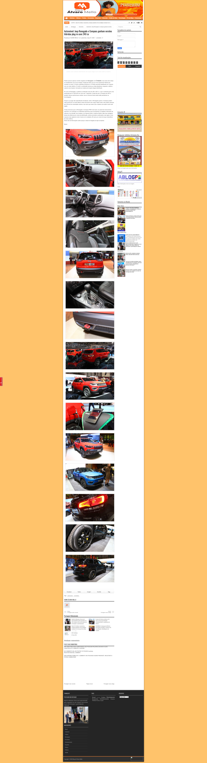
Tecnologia (122, 18)
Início (118, 186)
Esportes (98, 18)
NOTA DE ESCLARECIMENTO (132, 234)
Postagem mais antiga (109, 683)
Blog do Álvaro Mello (77, 759)
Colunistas (138, 18)
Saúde (66, 752)
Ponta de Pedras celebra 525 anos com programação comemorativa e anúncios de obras (133, 217)
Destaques (70, 595)
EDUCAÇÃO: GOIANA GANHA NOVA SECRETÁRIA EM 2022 (133, 254)
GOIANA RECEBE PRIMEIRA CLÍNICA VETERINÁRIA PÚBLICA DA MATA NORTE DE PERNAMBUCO (133, 209)
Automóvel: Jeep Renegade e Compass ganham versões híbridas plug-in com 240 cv (88, 33)
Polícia (84, 18)
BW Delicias (120, 251)
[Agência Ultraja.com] (137, 760)
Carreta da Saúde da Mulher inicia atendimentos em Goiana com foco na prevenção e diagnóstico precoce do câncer (134, 263)
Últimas (78, 18)
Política (66, 750)
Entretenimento (68, 742)
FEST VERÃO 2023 (121, 232)
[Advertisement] (127, 79)
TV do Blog (130, 18)
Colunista (67, 731)
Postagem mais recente (69, 683)
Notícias (72, 18)
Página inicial (89, 683)
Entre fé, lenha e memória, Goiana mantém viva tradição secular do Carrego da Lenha (133, 271)
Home (66, 18)
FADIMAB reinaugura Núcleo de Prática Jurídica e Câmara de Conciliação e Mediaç (96, 22)
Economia (91, 18)
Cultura (66, 734)
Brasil (66, 729)
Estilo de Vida (113, 18)
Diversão (105, 18)
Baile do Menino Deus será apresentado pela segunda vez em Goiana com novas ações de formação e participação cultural (133, 244)
